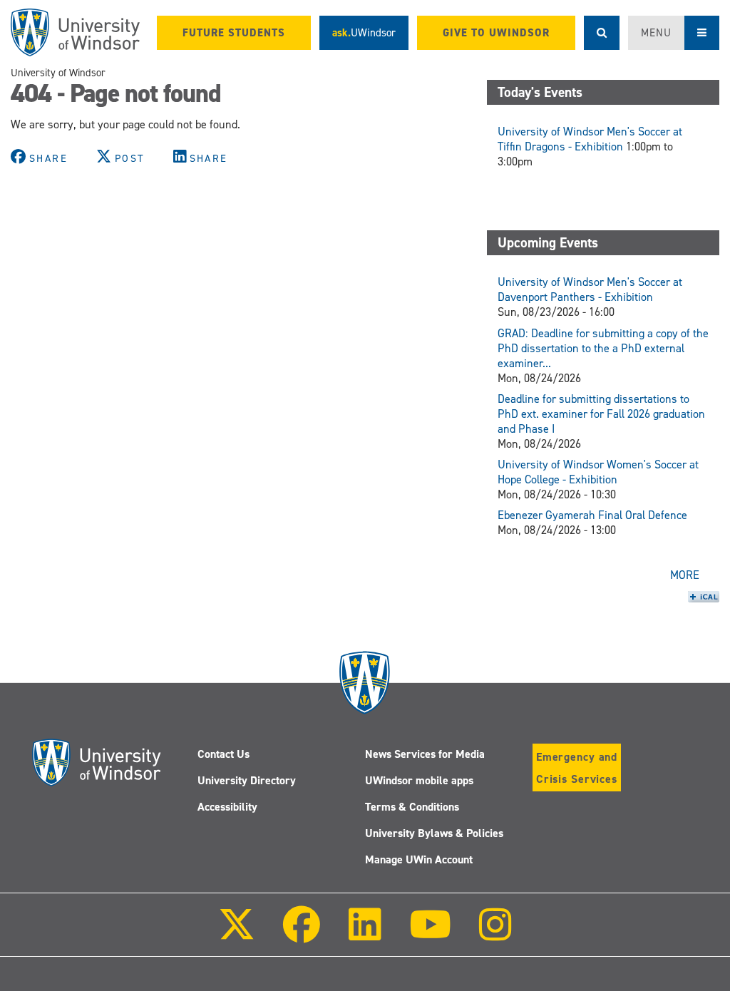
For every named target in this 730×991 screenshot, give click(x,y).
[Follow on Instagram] (495, 934)
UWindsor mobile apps (419, 780)
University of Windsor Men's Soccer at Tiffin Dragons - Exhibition (590, 139)
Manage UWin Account (419, 859)
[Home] (75, 32)
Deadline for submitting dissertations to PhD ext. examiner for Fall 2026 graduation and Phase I (601, 413)
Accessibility (227, 806)
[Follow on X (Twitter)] (236, 934)
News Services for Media (425, 753)
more (684, 575)
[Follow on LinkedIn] (364, 934)
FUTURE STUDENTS (233, 33)
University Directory (246, 780)
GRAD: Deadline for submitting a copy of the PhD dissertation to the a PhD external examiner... (603, 348)
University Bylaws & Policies (434, 833)
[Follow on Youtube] (430, 934)
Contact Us (223, 753)
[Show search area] (602, 33)
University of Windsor (58, 73)
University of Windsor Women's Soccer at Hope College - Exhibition (598, 472)
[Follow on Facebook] (301, 934)
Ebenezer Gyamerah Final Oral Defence (592, 515)
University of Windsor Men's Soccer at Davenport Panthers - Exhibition (590, 289)
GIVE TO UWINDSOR (496, 33)
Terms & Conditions (412, 806)
